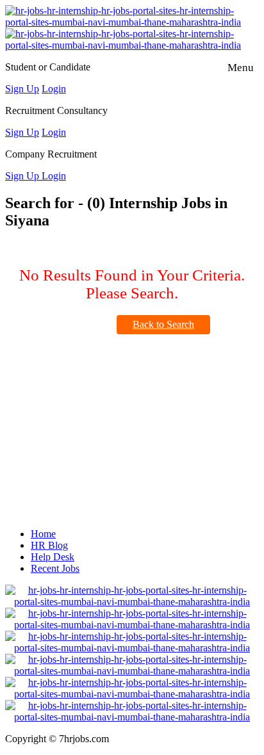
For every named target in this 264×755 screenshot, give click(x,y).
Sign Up (22, 88)
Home (43, 533)
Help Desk (52, 556)
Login (54, 88)
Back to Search (163, 324)
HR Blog (49, 545)
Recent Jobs (55, 568)
